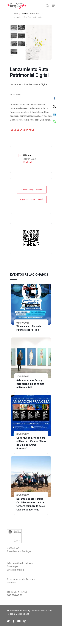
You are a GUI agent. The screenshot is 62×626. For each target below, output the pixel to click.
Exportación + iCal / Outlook (31, 199)
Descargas (12, 566)
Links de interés (15, 569)
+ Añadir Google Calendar (31, 190)
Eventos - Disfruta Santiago (32, 14)
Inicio (16, 14)
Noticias (11, 582)
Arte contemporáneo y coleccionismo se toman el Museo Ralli (30, 384)
